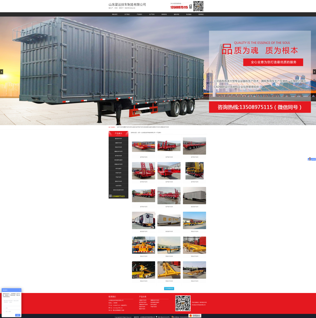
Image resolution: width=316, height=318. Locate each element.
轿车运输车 (118, 168)
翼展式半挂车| (156, 127)
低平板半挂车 (118, 155)
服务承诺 (176, 14)
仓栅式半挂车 (118, 142)
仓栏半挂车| (120, 127)
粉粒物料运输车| (148, 127)
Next (314, 71)
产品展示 (139, 14)
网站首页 (114, 14)
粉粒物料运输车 (118, 160)
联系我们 (201, 14)
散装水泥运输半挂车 (118, 190)
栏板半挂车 (118, 172)
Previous (1, 71)
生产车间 (151, 14)
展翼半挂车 (142, 308)
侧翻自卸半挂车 (118, 151)
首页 (139, 132)
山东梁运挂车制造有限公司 (147, 317)
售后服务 (188, 14)
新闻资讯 (164, 14)
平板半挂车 (118, 177)
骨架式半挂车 (118, 147)
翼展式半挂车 (118, 181)
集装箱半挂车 (118, 138)
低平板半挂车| (140, 127)
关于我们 (127, 14)
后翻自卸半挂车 (164, 127)
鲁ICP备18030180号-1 (164, 317)
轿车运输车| (133, 127)
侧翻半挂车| (126, 127)
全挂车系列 (118, 185)
